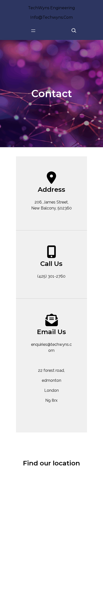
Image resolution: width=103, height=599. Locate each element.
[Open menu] (33, 30)
